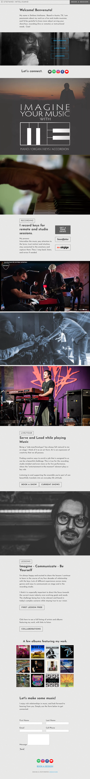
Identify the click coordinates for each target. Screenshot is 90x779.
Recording (59, 41)
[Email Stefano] (50, 72)
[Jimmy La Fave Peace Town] (23, 666)
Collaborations (31, 629)
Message (23, 745)
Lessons (60, 56)
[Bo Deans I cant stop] (37, 651)
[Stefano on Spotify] (54, 72)
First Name (24, 720)
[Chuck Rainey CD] (37, 666)
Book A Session (79, 2)
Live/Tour (60, 48)
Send (22, 749)
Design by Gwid (54, 772)
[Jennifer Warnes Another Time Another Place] (52, 666)
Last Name (50, 720)
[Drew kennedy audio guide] (67, 680)
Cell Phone (50, 728)
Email (21, 728)
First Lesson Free (31, 607)
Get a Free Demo (63, 230)
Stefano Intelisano (16, 2)
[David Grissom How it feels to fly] (52, 651)
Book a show (29, 485)
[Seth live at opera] (67, 651)
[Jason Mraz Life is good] (23, 651)
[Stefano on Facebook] (62, 72)
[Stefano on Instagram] (58, 72)
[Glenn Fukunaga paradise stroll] (67, 666)
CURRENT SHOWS (50, 485)
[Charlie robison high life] (37, 680)
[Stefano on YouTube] (67, 72)
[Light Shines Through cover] (52, 680)
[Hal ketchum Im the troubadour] (23, 680)
